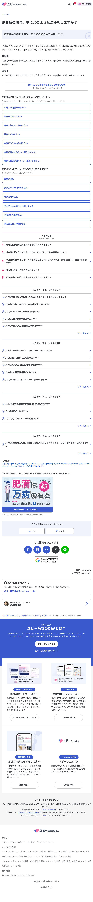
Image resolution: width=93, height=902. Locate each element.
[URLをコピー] (28, 550)
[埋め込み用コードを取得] (46, 550)
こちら (44, 815)
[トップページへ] (46, 832)
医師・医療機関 (49, 810)
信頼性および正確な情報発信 (29, 812)
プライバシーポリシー (16, 101)
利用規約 (5, 101)
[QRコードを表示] (37, 550)
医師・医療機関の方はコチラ (46, 651)
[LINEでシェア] (65, 550)
